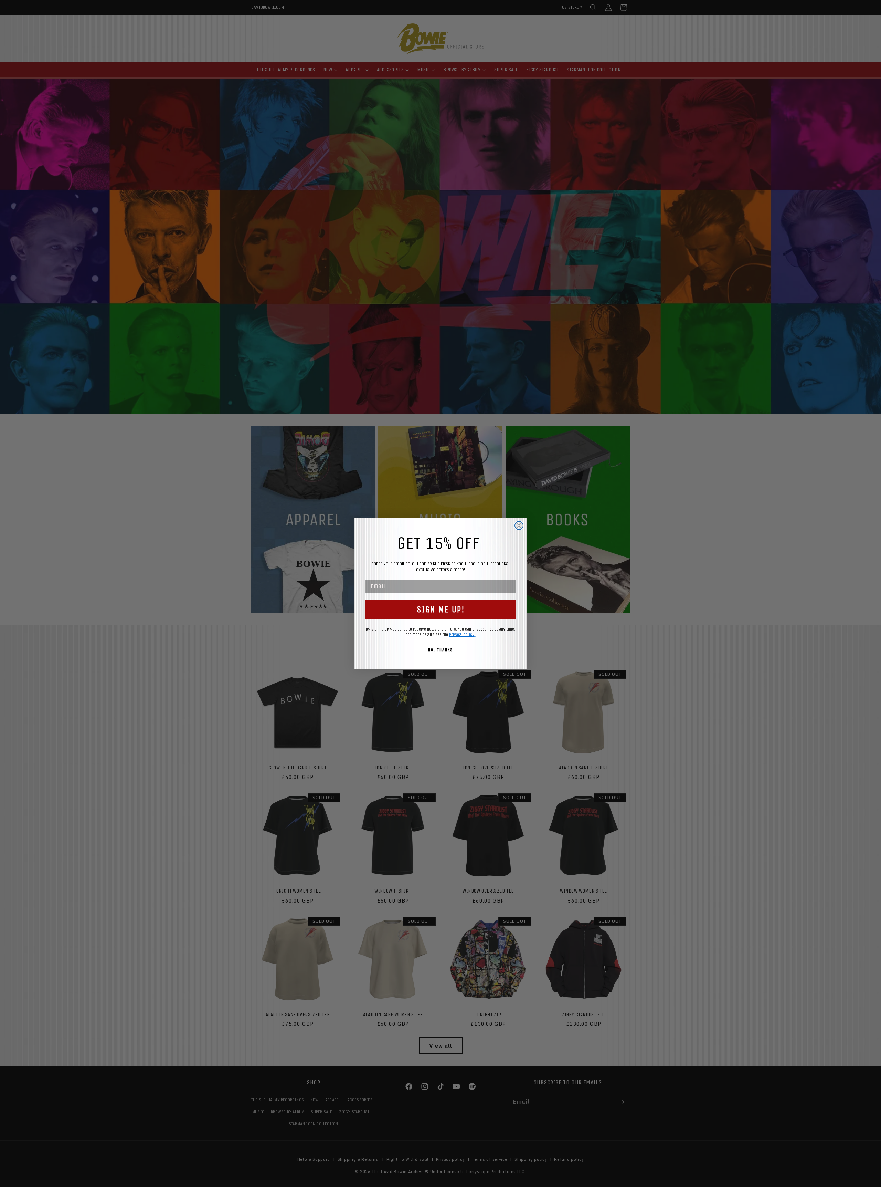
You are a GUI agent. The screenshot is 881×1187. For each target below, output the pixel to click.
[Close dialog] (519, 525)
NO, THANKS (440, 649)
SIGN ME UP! (441, 609)
